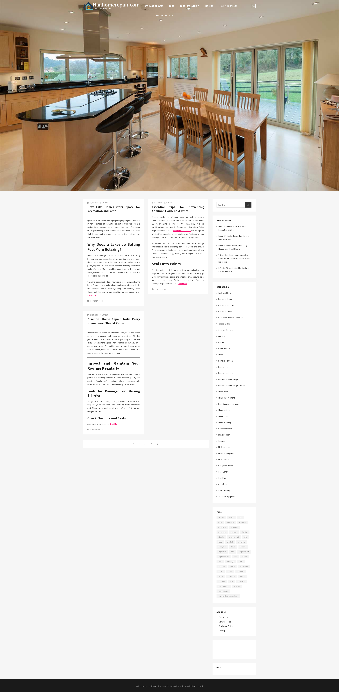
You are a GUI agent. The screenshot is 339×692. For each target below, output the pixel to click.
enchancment (234, 537)
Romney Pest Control (182, 230)
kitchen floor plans (226, 453)
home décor (223, 367)
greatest (230, 542)
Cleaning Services (225, 330)
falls (245, 537)
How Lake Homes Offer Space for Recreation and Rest (113, 209)
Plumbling (222, 478)
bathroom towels (225, 311)
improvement (244, 552)
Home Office (223, 416)
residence (240, 571)
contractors (222, 532)
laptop (244, 557)
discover (234, 532)
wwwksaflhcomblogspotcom (228, 596)
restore (220, 576)
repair (220, 571)
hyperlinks (222, 552)
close (220, 522)
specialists (241, 581)
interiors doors (224, 435)
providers (221, 566)
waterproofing (223, 591)
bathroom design (225, 299)
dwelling (244, 532)
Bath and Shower (154, 6)
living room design (225, 465)
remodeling (223, 484)
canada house (224, 324)
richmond (231, 576)
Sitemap (222, 630)
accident (221, 517)
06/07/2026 (94, 315)
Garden (221, 342)
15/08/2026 (94, 203)
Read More (91, 295)
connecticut (222, 527)
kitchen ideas (223, 459)
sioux (231, 581)
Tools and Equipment (227, 496)
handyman (222, 547)
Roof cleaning (224, 490)
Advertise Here (225, 622)
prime (241, 561)
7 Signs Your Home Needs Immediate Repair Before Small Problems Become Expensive (234, 258)
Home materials (224, 410)
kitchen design (224, 447)
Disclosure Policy (226, 626)
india (235, 557)
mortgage (230, 561)
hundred (243, 547)
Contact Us (223, 617)
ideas (232, 552)
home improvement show (228, 404)
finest (220, 542)
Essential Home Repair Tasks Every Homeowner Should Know (113, 321)
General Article (164, 15)
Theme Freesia (167, 686)
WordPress (176, 686)
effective (221, 537)
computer (242, 522)
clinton (231, 517)
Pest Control (160, 289)
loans (220, 561)
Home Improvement (190, 6)
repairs (230, 571)
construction (223, 336)
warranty (237, 586)
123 (152, 444)
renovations (244, 566)
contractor (234, 527)
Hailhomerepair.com (116, 4)
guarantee (241, 542)
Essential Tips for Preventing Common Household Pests (178, 209)
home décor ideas (225, 373)
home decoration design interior (231, 385)
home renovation (225, 428)
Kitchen (209, 6)
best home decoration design (230, 317)
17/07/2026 (158, 203)
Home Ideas (223, 391)
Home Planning (96, 301)
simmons (221, 581)
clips (240, 517)
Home (171, 6)
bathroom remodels (226, 305)
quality (232, 566)
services (242, 576)
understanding (223, 586)
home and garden (228, 6)
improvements (223, 557)
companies (230, 522)
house (233, 547)
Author (105, 203)
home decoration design (228, 379)
